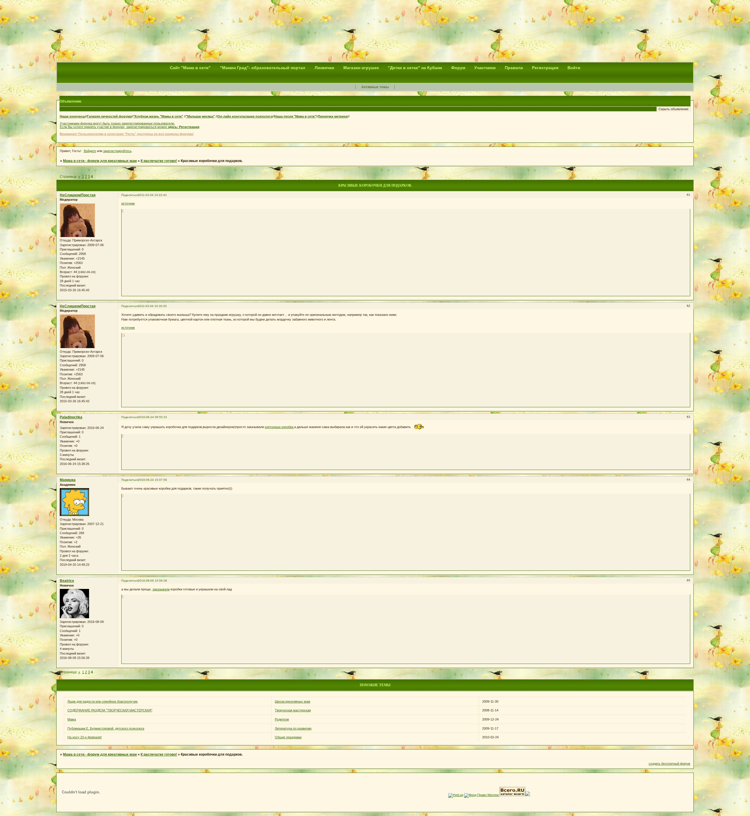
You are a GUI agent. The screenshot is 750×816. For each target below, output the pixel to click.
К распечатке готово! (159, 161)
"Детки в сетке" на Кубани (415, 67)
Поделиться (129, 195)
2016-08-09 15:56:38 (152, 580)
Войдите (90, 151)
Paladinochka (71, 417)
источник (128, 203)
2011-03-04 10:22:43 (152, 195)
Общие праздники (288, 737)
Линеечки (324, 67)
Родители (282, 719)
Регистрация (189, 127)
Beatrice (67, 581)
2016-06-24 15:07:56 (152, 479)
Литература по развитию (293, 728)
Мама (71, 719)
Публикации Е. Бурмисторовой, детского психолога (105, 728)
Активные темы (375, 87)
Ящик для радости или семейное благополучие (102, 701)
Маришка (68, 480)
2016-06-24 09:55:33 (152, 417)
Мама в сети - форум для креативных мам (100, 161)
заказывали (161, 589)
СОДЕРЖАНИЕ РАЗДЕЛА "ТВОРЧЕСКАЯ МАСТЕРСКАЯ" (109, 710)
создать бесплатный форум (669, 763)
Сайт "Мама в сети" (191, 67)
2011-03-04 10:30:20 (152, 306)
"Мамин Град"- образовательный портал (263, 67)
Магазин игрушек (361, 67)
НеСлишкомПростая (78, 195)
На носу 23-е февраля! (84, 737)
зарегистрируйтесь (117, 151)
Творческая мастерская (293, 710)
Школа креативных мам (292, 701)
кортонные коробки (279, 427)
